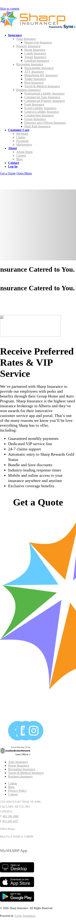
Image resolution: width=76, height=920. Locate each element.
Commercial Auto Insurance (42, 97)
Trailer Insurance (35, 79)
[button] (24, 173)
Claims (20, 137)
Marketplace (24, 144)
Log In (12, 166)
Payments (22, 141)
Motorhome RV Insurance (41, 75)
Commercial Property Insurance (44, 101)
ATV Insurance (34, 71)
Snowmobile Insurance (39, 68)
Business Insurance (28, 90)
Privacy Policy (17, 790)
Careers (21, 155)
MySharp (22, 133)
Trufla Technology (25, 915)
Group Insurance (35, 119)
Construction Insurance (39, 115)
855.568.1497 (10, 821)
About (12, 148)
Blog (19, 159)
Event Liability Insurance (40, 108)
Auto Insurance (26, 39)
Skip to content (9, 8)
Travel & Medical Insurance (42, 86)
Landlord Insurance (36, 60)
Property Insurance (28, 46)
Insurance (15, 35)
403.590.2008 (10, 816)
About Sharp (24, 152)
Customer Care (18, 130)
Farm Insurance (34, 104)
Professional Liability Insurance (44, 93)
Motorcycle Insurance (38, 42)
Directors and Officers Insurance (45, 122)
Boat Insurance (34, 82)
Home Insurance (34, 49)
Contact (13, 163)
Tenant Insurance (35, 57)
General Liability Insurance (41, 111)
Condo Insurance (35, 53)
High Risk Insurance (37, 126)
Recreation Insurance (29, 64)
